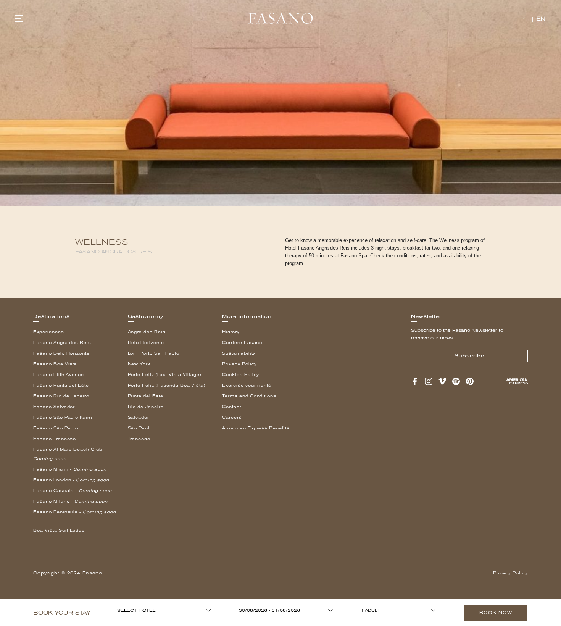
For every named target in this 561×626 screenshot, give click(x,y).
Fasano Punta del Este (61, 385)
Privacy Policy (239, 364)
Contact (231, 407)
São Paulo (140, 428)
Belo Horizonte (146, 342)
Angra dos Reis (147, 332)
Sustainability (238, 353)
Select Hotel (136, 610)
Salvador (139, 417)
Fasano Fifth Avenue (58, 375)
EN (541, 19)
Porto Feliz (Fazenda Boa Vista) (167, 385)
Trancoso (139, 439)
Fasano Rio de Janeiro (61, 396)
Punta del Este (145, 396)
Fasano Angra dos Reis (62, 342)
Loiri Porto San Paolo (153, 353)
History (231, 332)
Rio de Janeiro (146, 407)
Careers (232, 417)
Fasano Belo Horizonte (61, 353)
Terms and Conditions (249, 396)
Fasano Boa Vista (55, 364)
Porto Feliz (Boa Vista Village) (165, 375)
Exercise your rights (246, 385)
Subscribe (469, 355)
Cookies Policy (240, 375)
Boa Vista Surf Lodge (59, 530)
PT (525, 19)
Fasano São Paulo (55, 428)
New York (139, 364)
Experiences (48, 332)
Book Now (495, 612)
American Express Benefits (256, 428)
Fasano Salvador (54, 407)
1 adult (370, 610)
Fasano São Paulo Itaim (62, 417)
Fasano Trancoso (54, 439)
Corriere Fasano (242, 342)
